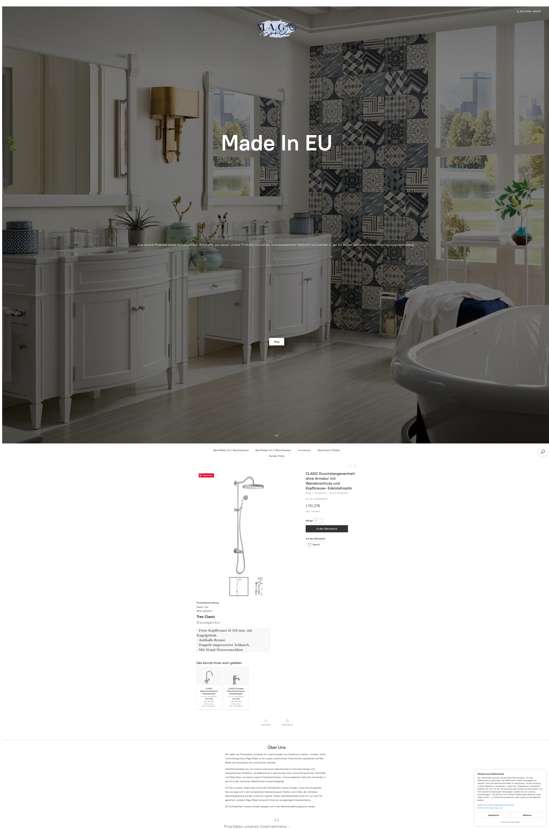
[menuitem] (351, 466)
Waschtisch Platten (329, 450)
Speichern (208, 475)
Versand (315, 511)
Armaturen (304, 450)
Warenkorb (287, 724)
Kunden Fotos (277, 456)
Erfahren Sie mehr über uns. (490, 808)
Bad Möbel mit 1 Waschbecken (231, 450)
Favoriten (266, 724)
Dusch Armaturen (339, 493)
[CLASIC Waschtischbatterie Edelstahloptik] (209, 676)
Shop (308, 493)
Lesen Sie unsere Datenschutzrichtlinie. (496, 805)
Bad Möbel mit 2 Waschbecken (273, 450)
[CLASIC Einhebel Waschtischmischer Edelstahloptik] (236, 676)
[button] (315, 544)
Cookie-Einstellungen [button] (510, 822)
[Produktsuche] (542, 451)
